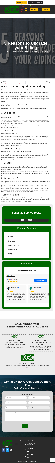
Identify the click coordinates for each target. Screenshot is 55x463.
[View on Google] (8, 288)
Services (11, 241)
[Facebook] (3, 450)
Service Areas (13, 245)
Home (10, 237)
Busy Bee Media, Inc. (32, 461)
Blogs (10, 254)
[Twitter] (7, 450)
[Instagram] (11, 450)
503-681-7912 (26, 220)
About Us (11, 249)
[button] (5, 294)
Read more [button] (10, 300)
